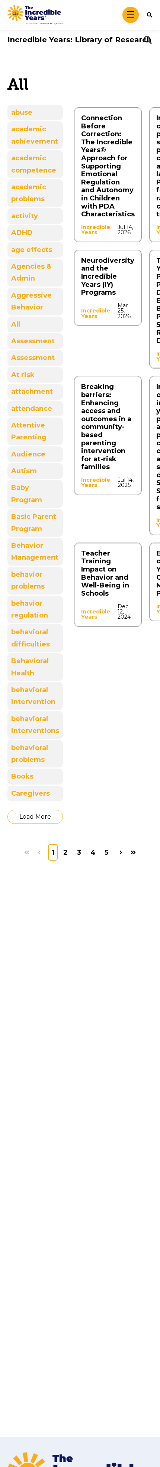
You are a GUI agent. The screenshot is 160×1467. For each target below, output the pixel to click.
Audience (28, 454)
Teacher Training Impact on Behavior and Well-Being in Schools (105, 573)
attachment (32, 391)
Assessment (33, 341)
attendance (31, 409)
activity (24, 216)
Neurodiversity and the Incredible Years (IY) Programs (107, 276)
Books (22, 776)
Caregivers (30, 793)
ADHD (22, 233)
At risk (23, 375)
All (15, 324)
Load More (35, 816)
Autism (24, 471)
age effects (31, 250)
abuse (21, 112)
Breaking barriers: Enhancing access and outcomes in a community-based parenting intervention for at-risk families (106, 427)
